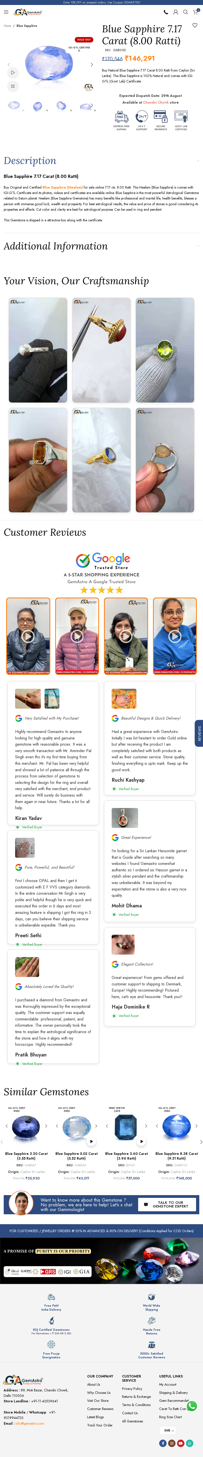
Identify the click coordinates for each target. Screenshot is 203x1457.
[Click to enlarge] (13, 86)
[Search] (186, 12)
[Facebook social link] (163, 1443)
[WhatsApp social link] (189, 1443)
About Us (93, 1384)
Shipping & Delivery (173, 1392)
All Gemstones (132, 1421)
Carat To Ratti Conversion (177, 1408)
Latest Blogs (95, 1417)
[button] (9, 65)
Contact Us (130, 1413)
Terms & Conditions (136, 1404)
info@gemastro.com (30, 1423)
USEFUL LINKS (171, 1376)
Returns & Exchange (136, 1396)
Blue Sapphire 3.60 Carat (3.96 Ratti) (126, 1156)
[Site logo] (28, 11)
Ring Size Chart (170, 1417)
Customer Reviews (100, 1408)
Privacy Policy (132, 1388)
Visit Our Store (97, 1400)
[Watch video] (13, 73)
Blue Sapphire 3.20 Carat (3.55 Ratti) (26, 1156)
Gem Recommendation (176, 1400)
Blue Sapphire (27, 26)
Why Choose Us (98, 1392)
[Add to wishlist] (194, 25)
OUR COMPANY (100, 1376)
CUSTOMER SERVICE (131, 1378)
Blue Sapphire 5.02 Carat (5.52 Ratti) (76, 1156)
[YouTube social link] (180, 1443)
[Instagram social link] (172, 1443)
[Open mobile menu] (6, 12)
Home (7, 26)
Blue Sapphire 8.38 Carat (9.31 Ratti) (176, 1156)
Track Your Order (100, 1425)
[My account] (176, 12)
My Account (167, 1384)
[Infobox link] (51, 1302)
